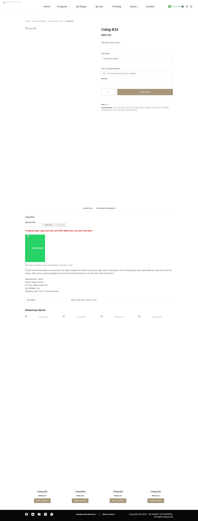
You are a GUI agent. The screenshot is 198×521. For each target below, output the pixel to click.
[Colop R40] (80, 401)
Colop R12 (118, 491)
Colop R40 (80, 491)
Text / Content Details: (110, 69)
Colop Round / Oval (121, 108)
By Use (99, 6)
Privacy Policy (108, 514)
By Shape (81, 6)
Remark (104, 79)
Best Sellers (136, 108)
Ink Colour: (105, 53)
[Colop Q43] (42, 401)
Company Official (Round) (113, 110)
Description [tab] (87, 208)
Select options (42, 500)
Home (47, 6)
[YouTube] (32, 514)
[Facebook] (26, 514)
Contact (150, 6)
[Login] (187, 6)
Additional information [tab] (105, 208)
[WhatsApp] (51, 514)
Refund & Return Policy (86, 514)
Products (62, 6)
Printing (116, 6)
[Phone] (45, 514)
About (133, 6)
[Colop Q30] (156, 401)
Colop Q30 (156, 491)
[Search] (191, 6)
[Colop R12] (118, 401)
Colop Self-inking (160, 108)
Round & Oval (132, 110)
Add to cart (145, 92)
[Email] (39, 514)
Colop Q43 (42, 491)
